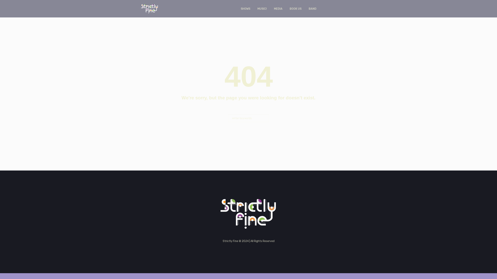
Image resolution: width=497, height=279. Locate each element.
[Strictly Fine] (249, 214)
